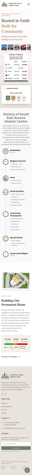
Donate (3, 413)
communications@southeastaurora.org (11, 451)
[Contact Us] (27, 470)
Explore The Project (9, 357)
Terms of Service (13, 467)
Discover (4, 410)
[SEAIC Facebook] (2, 394)
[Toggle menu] (29, 4)
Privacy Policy (3, 467)
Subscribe (16, 448)
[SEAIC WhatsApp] (5, 394)
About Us (4, 403)
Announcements (7, 406)
